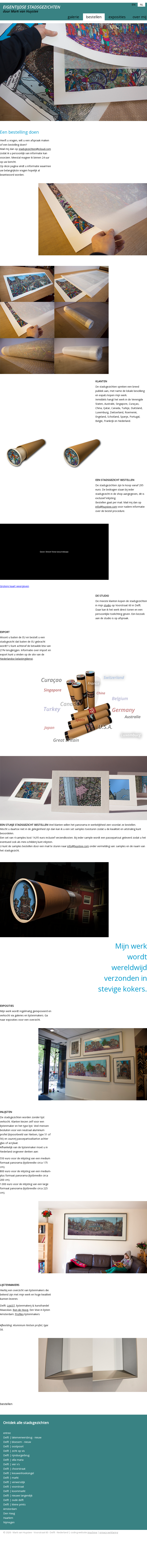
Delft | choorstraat (14, 1468)
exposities (117, 16)
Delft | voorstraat (13, 1486)
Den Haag (9, 1513)
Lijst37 (11, 1305)
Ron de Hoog (20, 1310)
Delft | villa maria (13, 1459)
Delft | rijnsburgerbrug (16, 1455)
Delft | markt (11, 1477)
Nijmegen (9, 1522)
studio (107, 605)
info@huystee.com (106, 506)
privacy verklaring (108, 1532)
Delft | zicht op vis (14, 1451)
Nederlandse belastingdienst (16, 658)
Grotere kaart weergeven (14, 586)
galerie (73, 16)
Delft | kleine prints (14, 1504)
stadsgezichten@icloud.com (35, 149)
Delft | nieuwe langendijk (17, 1495)
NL (141, 4)
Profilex (19, 1314)
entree (7, 1433)
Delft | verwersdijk (14, 1482)
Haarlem (8, 1518)
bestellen (94, 16)
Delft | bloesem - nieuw (17, 1442)
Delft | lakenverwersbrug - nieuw (22, 1437)
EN (133, 4)
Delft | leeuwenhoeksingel (18, 1473)
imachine (92, 1532)
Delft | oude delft (13, 1500)
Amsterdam (10, 1509)
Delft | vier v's (11, 1464)
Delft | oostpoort (13, 1446)
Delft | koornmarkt (14, 1491)
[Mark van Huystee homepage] (34, 11)
